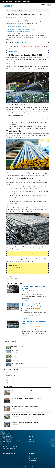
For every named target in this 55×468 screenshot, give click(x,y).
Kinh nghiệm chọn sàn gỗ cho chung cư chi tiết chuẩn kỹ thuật (16, 1)
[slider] (9, 276)
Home (8, 10)
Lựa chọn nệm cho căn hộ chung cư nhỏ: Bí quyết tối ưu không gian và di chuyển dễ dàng (31, 390)
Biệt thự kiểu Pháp (10, 378)
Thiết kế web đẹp (29, 466)
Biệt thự (7, 373)
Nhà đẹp (14, 10)
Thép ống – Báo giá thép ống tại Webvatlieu (17, 26)
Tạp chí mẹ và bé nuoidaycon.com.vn (17, 280)
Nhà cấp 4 (8, 383)
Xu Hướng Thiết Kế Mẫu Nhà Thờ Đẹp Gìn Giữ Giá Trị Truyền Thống (26, 398)
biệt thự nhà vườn (21, 42)
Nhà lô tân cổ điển (10, 380)
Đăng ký (43, 4)
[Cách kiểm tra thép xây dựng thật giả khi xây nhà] (13, 324)
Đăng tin (49, 4)
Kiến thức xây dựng (22, 10)
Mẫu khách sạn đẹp (10, 375)
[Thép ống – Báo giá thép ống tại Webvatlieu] (13, 289)
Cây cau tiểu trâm (12, 51)
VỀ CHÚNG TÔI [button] (7, 436)
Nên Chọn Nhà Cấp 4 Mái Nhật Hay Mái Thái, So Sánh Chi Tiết (25, 422)
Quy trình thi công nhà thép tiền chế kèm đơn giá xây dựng (20, 29)
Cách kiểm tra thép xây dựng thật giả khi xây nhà (18, 31)
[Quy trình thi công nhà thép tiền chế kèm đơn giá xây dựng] (13, 306)
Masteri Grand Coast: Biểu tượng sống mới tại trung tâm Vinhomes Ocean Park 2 (29, 414)
